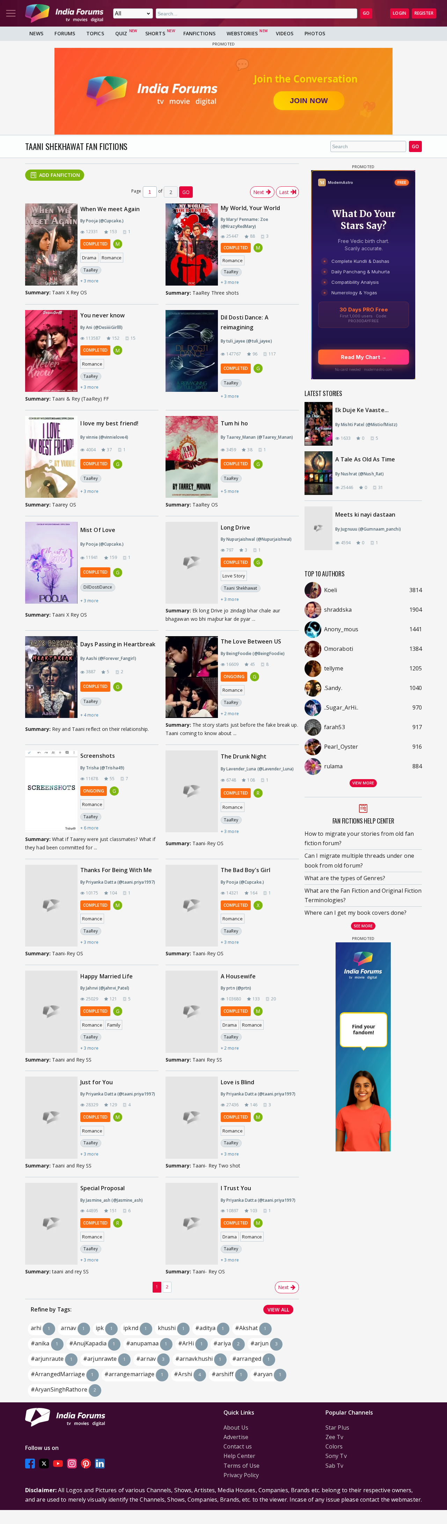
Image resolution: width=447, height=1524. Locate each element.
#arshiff (227, 1374)
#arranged (251, 1359)
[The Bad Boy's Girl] (192, 906)
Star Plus (337, 1427)
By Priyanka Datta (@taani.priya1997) (117, 882)
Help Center (239, 1456)
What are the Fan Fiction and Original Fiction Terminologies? (363, 895)
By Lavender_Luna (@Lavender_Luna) (257, 769)
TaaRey (90, 270)
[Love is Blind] (192, 1117)
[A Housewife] (192, 1011)
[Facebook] (30, 1464)
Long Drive (235, 527)
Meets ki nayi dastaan (365, 514)
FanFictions (199, 33)
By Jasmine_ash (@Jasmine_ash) (111, 1200)
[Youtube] (58, 1464)
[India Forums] (64, 13)
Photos (315, 33)
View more (363, 782)
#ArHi (190, 1343)
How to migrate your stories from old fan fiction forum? (359, 838)
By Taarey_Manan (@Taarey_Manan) (257, 437)
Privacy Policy (241, 1475)
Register (424, 13)
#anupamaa (146, 1343)
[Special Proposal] (51, 1224)
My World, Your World (250, 208)
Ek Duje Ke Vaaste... (362, 410)
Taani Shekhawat (240, 588)
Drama (89, 257)
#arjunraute (52, 1359)
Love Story (233, 576)
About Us (236, 1427)
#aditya (209, 1328)
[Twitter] (44, 1464)
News (36, 33)
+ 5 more (230, 491)
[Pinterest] (86, 1464)
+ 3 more (89, 281)
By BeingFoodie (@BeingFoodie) (253, 653)
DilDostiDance (97, 587)
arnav (73, 1328)
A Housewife (238, 976)
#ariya (226, 1343)
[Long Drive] (192, 563)
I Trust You (236, 1188)
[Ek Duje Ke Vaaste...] (322, 424)
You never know (102, 315)
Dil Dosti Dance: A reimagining (245, 322)
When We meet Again (110, 209)
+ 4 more (89, 715)
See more (363, 925)
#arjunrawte (104, 1359)
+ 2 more (230, 714)
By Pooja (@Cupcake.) (102, 221)
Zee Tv (334, 1437)
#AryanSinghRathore (63, 1389)
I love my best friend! (109, 423)
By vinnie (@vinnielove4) (104, 437)
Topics (95, 33)
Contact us (238, 1446)
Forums (64, 33)
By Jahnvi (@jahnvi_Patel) (105, 988)
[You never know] (51, 351)
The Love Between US (251, 641)
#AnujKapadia (92, 1343)
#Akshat (250, 1328)
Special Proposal (102, 1188)
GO (366, 13)
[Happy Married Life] (51, 1011)
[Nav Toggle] (11, 13)
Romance (112, 257)
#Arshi (187, 1374)
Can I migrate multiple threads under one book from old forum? (359, 860)
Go (415, 146)
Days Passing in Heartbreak (118, 644)
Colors (334, 1446)
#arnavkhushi (198, 1359)
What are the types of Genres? (345, 878)
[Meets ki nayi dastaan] (322, 528)
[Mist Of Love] (51, 565)
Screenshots (97, 756)
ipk (104, 1328)
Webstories (242, 33)
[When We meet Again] (51, 244)
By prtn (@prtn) (236, 988)
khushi (171, 1328)
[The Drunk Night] (192, 793)
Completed (95, 244)
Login (399, 13)
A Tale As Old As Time (365, 459)
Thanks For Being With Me (116, 870)
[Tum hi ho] (192, 457)
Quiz (121, 33)
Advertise (236, 1437)
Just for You (96, 1082)
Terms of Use (241, 1465)
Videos (285, 33)
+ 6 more (89, 828)
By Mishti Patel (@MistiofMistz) (366, 424)
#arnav (150, 1359)
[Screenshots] (51, 791)
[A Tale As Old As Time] (322, 473)
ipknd (135, 1328)
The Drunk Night (244, 756)
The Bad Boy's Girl (245, 870)
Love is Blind (237, 1082)
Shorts (155, 33)
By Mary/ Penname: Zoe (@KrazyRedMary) (244, 222)
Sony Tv (336, 1456)
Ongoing (234, 677)
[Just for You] (51, 1117)
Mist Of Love (97, 530)
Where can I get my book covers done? (356, 912)
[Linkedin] (100, 1464)
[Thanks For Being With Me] (51, 906)
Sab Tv (334, 1465)
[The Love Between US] (192, 677)
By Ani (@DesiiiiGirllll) (101, 327)
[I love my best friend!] (51, 457)
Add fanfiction (59, 175)
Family (114, 1025)
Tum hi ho (234, 423)
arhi (40, 1328)
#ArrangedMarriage (62, 1374)
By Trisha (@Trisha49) (102, 768)
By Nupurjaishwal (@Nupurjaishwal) (256, 539)
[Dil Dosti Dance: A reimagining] (192, 356)
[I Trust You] (192, 1224)
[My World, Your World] (192, 244)
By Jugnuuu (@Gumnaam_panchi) (368, 529)
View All (278, 1309)
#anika (44, 1343)
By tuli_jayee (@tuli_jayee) (246, 341)
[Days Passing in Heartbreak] (51, 679)
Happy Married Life (106, 976)
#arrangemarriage (133, 1374)
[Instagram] (72, 1464)
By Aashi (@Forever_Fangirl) (108, 658)
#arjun (264, 1343)
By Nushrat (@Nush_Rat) (359, 474)
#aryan (267, 1374)
